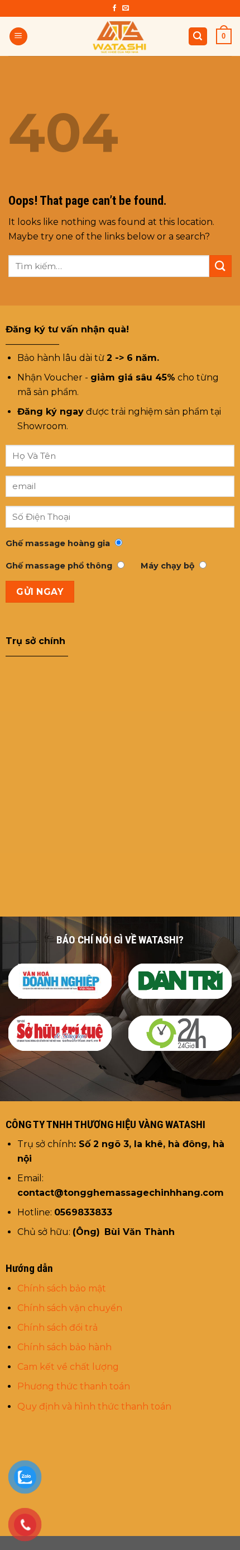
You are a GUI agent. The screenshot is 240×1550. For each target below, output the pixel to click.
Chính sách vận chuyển (70, 1308)
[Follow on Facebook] (114, 8)
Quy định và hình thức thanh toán (94, 1406)
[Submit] (220, 266)
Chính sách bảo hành (64, 1347)
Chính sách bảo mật (61, 1288)
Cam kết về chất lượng (68, 1366)
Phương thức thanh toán (73, 1386)
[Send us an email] (125, 8)
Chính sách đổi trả (57, 1327)
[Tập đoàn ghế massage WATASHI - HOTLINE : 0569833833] (120, 36)
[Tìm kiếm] (198, 36)
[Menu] (18, 36)
